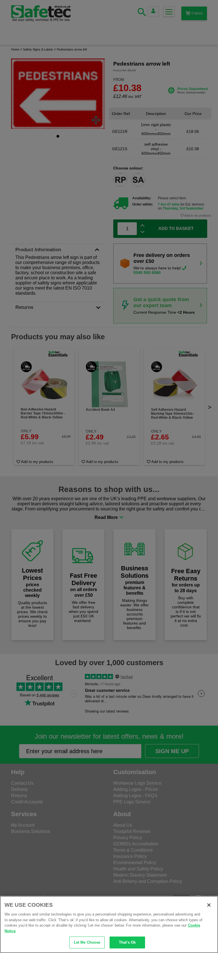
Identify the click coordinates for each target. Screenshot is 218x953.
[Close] (209, 905)
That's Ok (127, 942)
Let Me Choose (87, 942)
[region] (109, 924)
